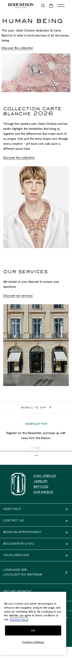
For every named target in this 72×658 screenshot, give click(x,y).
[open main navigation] (61, 5)
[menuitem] (51, 5)
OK (33, 630)
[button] (36, 455)
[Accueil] (18, 484)
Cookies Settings (33, 642)
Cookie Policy (19, 619)
